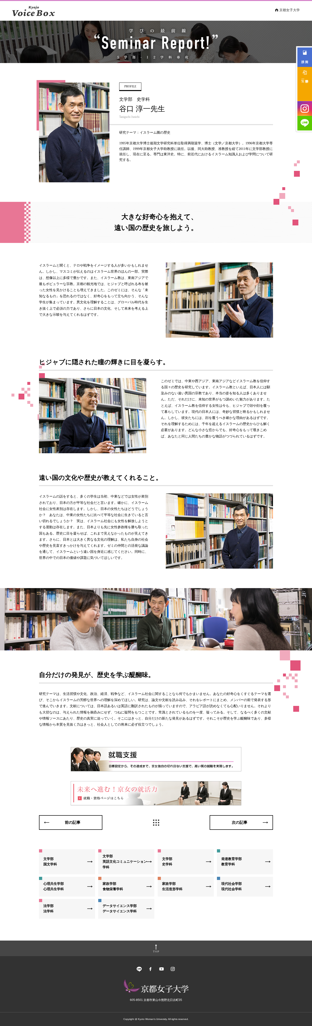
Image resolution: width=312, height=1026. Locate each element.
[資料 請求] (304, 57)
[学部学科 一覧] (304, 84)
